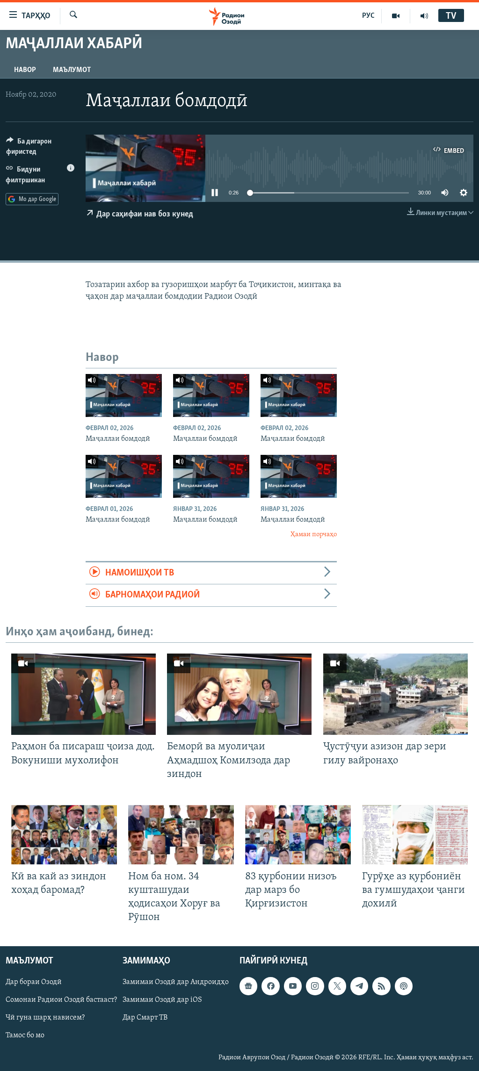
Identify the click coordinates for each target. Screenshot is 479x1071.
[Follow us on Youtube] (293, 986)
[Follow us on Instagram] (315, 986)
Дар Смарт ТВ (145, 1018)
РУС (368, 16)
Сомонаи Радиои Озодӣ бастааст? (61, 1000)
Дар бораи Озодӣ (34, 982)
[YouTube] (396, 16)
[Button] (40, 149)
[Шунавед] (424, 16)
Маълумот (72, 70)
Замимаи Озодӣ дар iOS (162, 1000)
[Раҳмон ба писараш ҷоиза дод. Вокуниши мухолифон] (83, 694)
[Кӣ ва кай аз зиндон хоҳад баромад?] (64, 834)
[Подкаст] (404, 986)
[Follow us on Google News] (248, 986)
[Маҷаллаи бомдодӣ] (124, 395)
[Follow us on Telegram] (359, 986)
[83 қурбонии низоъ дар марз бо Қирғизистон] (298, 834)
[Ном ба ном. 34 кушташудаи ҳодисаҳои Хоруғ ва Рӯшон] (181, 834)
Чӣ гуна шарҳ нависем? (45, 1018)
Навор (25, 70)
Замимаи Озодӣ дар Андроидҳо (176, 982)
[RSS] (381, 986)
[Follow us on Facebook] (270, 986)
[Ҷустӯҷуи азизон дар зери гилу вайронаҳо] (395, 694)
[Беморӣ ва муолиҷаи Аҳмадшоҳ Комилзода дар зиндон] (239, 694)
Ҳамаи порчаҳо (313, 534)
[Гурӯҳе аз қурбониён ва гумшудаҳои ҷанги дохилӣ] (415, 834)
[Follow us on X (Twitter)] (337, 986)
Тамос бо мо (25, 1036)
